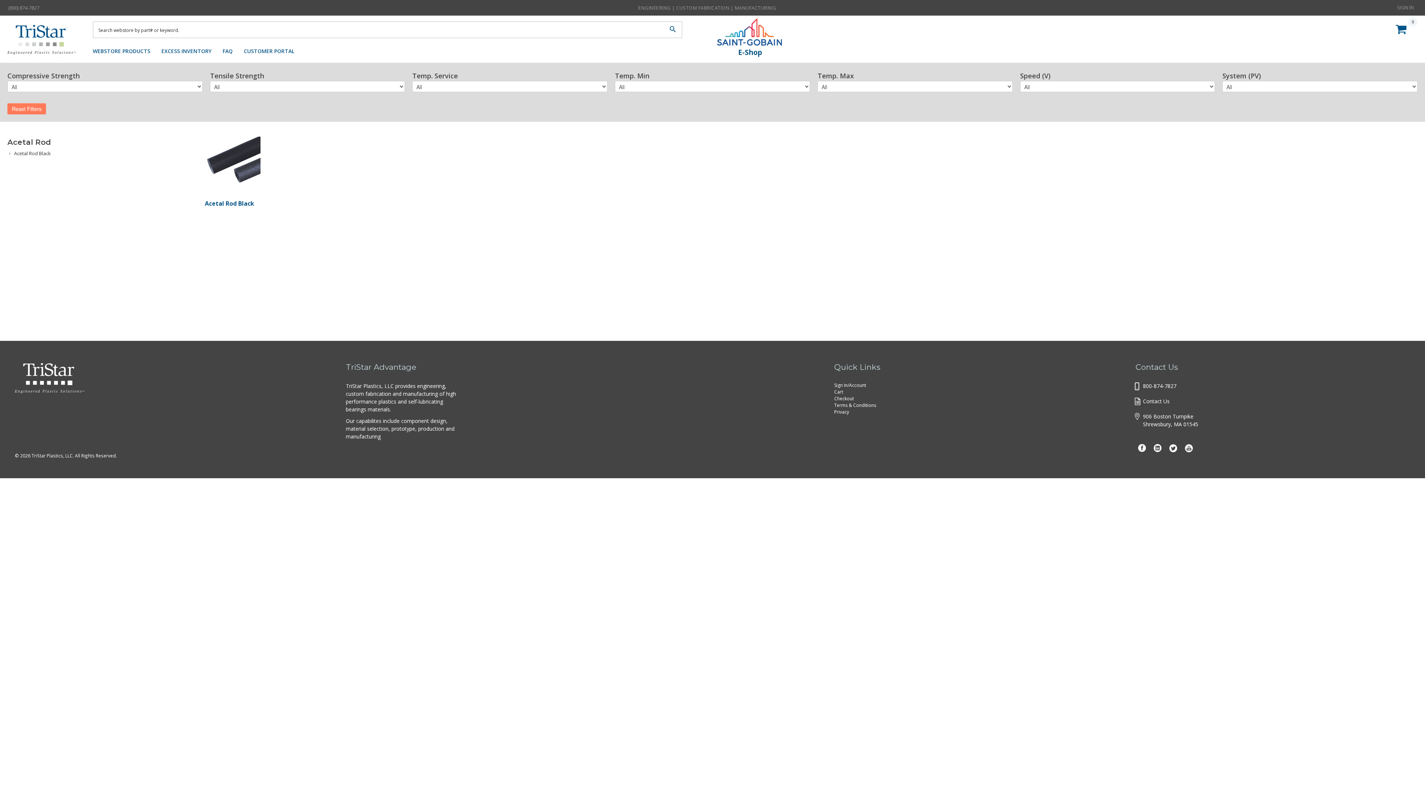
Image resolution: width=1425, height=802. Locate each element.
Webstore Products (121, 51)
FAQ (228, 51)
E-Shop (750, 52)
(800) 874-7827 (23, 7)
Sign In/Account (850, 385)
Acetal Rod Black (32, 153)
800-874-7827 (1159, 385)
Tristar (44, 41)
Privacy (841, 412)
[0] (1403, 28)
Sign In (1405, 7)
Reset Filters (27, 109)
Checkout (844, 398)
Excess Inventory (186, 51)
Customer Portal (269, 51)
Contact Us (1156, 401)
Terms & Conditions (855, 405)
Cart (838, 392)
